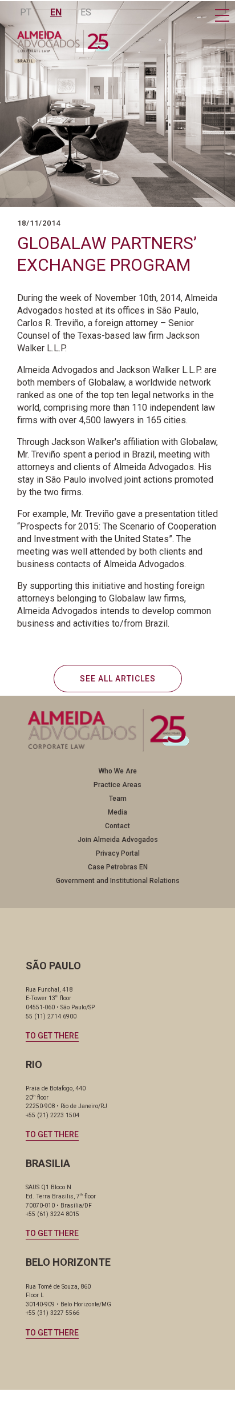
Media (117, 812)
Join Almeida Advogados (118, 840)
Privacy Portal (118, 853)
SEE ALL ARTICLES (118, 678)
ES (85, 12)
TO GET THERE (52, 1035)
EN (56, 12)
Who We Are (118, 771)
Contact (117, 826)
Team (118, 799)
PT (25, 12)
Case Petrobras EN (118, 867)
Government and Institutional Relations (118, 881)
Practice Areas (117, 785)
